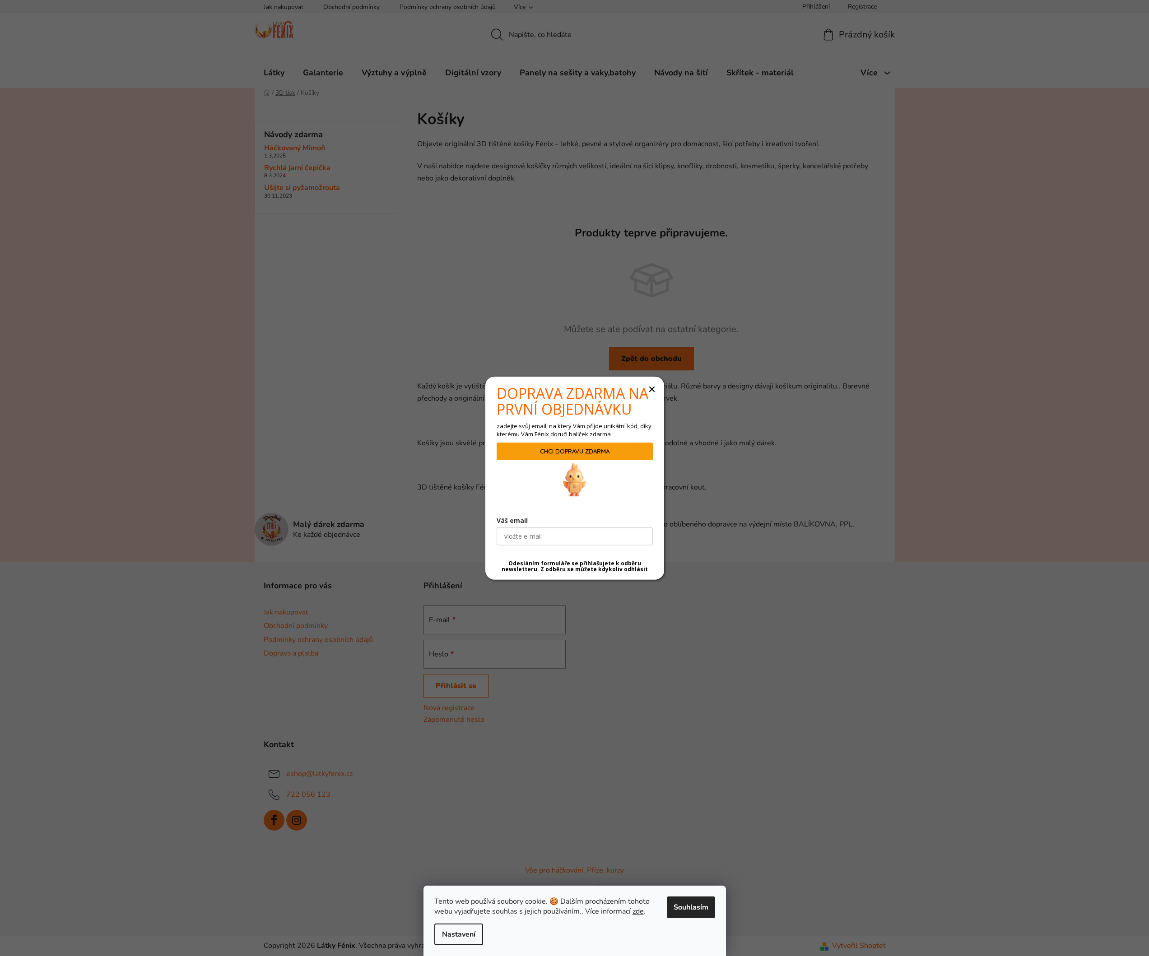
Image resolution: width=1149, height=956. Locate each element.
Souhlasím (691, 907)
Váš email (512, 520)
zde (638, 911)
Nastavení (458, 934)
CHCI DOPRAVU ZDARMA (574, 451)
